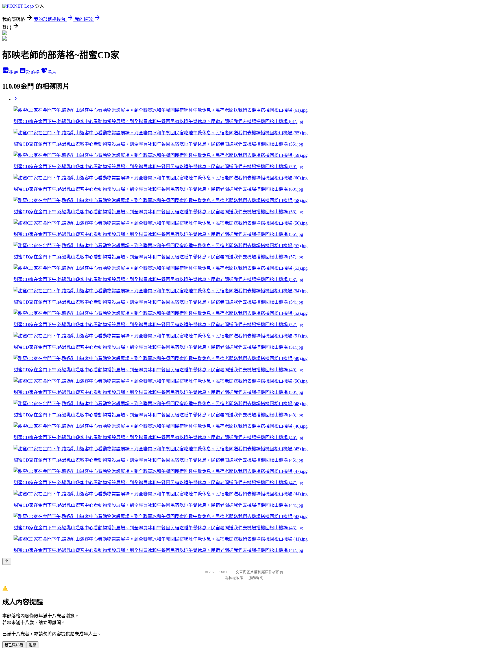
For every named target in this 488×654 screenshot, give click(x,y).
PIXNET (223, 572)
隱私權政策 (234, 578)
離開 (32, 645)
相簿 (14, 72)
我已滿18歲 (14, 645)
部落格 (33, 72)
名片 (51, 72)
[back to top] (6, 561)
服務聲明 (256, 578)
